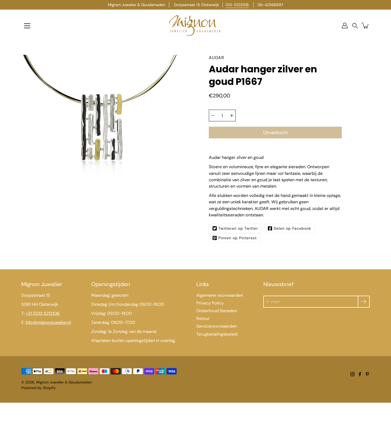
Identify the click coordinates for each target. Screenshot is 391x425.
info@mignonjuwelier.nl (48, 322)
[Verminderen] (213, 115)
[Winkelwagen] (365, 25)
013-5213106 (237, 4)
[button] (355, 26)
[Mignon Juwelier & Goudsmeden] (195, 25)
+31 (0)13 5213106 (43, 313)
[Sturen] (364, 302)
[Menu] (27, 25)
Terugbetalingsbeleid (217, 334)
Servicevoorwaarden (216, 326)
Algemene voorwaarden (219, 295)
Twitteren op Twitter (238, 228)
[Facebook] (359, 374)
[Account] (344, 25)
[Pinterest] (367, 374)
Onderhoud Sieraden (216, 310)
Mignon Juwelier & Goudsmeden (64, 382)
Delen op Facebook (292, 228)
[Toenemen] (232, 115)
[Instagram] (352, 374)
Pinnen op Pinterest (237, 238)
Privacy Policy (210, 303)
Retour (203, 318)
